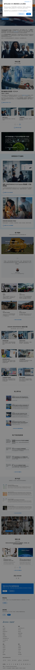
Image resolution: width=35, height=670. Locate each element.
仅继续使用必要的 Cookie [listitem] (27, 1)
